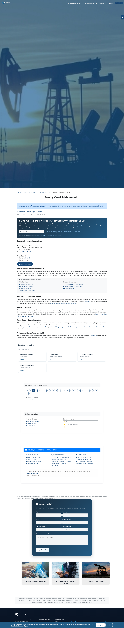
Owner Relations (26, 288)
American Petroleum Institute (61, 461)
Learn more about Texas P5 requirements (63, 303)
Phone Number (67, 519)
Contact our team (33, 473)
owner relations (43, 327)
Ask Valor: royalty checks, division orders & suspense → (63, 232)
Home (20, 192)
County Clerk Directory (84, 461)
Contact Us (31, 425)
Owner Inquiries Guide (34, 457)
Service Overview (32, 463)
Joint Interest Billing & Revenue (35, 581)
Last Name (66, 512)
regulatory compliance (59, 327)
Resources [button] (102, 3)
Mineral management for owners (32, 232)
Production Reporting (59, 459)
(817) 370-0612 (122, 17)
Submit (43, 550)
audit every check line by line (80, 226)
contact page (33, 498)
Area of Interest (67, 526)
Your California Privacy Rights (19, 626)
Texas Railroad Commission (74, 284)
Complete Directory (33, 421)
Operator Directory (44, 192)
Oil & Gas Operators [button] (90, 3)
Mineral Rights (44, 620)
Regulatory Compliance (27, 290)
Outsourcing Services (60, 620)
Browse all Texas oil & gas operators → (31, 211)
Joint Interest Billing (26, 286)
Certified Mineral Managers (21, 621)
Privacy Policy (90, 624)
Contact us (93, 335)
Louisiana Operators (71, 427)
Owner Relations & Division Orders (65, 582)
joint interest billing (31, 327)
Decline (109, 625)
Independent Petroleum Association (59, 464)
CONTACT (118, 3)
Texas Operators (70, 422)
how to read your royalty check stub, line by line (50, 235)
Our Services (32, 423)
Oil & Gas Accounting (26, 284)
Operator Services (30, 192)
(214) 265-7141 (26, 252)
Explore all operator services (77, 327)
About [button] (111, 3)
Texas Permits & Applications (61, 457)
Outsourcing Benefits (34, 461)
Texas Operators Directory (73, 286)
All (27, 390)
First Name (39, 512)
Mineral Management (84, 457)
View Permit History (25, 264)
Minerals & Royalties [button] (75, 3)
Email (38, 519)
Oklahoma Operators (72, 424)
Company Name (40, 526)
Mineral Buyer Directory (85, 463)
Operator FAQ (69, 288)
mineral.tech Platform (85, 459)
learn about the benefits (97, 327)
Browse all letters (30, 399)
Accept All (100, 625)
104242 (27, 258)
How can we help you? (42, 534)
